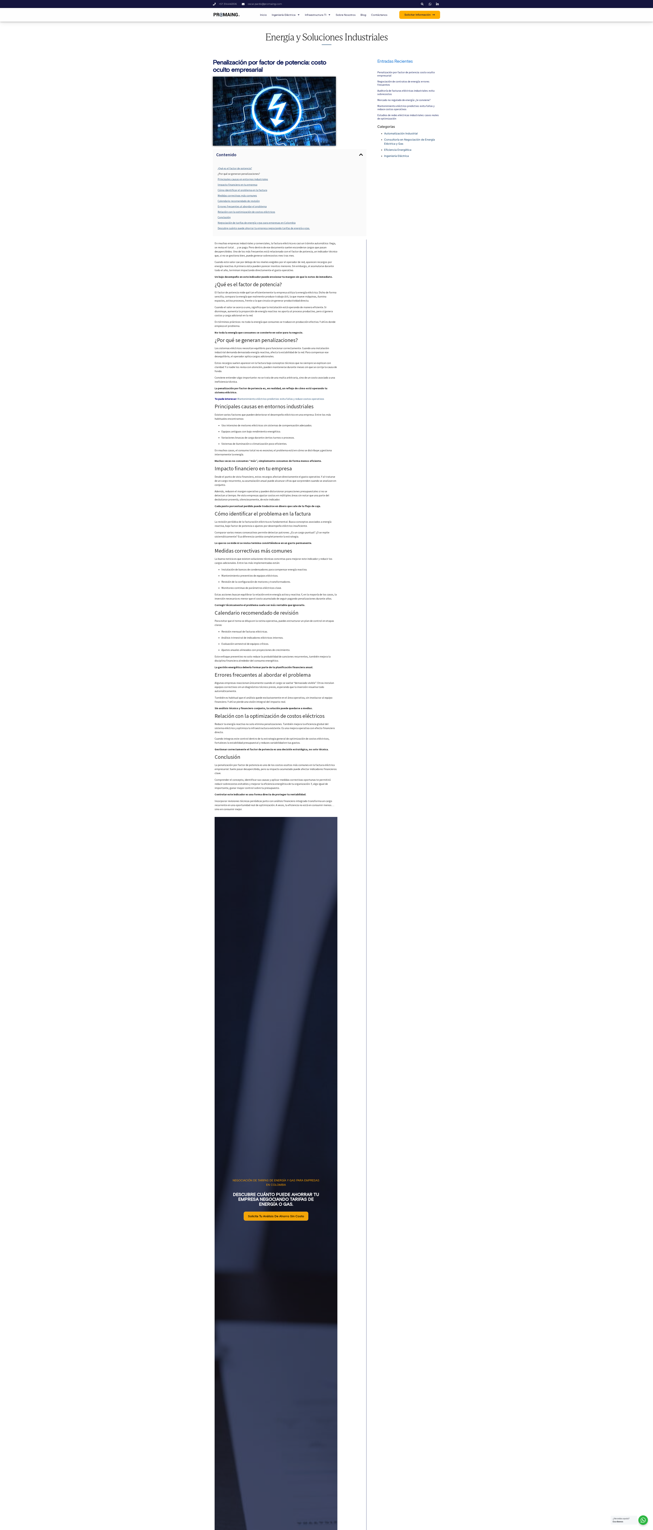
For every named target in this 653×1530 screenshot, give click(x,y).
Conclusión (224, 217)
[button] (422, 4)
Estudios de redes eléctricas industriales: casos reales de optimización (408, 116)
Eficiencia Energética (397, 149)
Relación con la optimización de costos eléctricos (246, 211)
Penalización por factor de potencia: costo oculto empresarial (406, 74)
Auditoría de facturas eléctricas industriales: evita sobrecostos (405, 92)
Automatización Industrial (401, 133)
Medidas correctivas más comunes (237, 195)
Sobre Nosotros (346, 14)
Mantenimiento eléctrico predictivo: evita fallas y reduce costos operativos (280, 398)
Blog (363, 14)
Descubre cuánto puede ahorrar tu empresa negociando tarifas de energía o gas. (264, 228)
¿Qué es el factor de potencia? (235, 168)
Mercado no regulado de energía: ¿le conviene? (404, 100)
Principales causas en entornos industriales (243, 179)
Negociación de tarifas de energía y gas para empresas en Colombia (257, 222)
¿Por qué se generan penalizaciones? (239, 173)
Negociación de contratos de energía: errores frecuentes (403, 83)
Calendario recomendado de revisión (239, 201)
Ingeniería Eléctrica (396, 156)
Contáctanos (379, 14)
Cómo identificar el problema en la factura (242, 190)
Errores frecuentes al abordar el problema (242, 206)
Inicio (263, 14)
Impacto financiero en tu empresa (237, 184)
